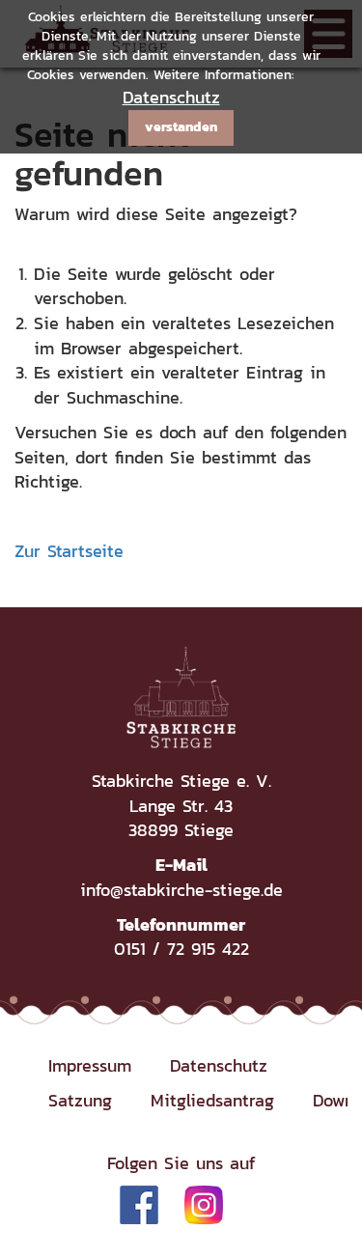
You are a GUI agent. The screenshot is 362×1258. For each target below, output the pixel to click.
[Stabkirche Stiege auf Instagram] (203, 1203)
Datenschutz (171, 97)
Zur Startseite (69, 551)
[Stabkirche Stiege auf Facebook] (139, 1203)
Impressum (89, 1065)
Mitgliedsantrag (212, 1100)
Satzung (80, 1100)
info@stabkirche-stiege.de (181, 890)
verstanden (181, 127)
